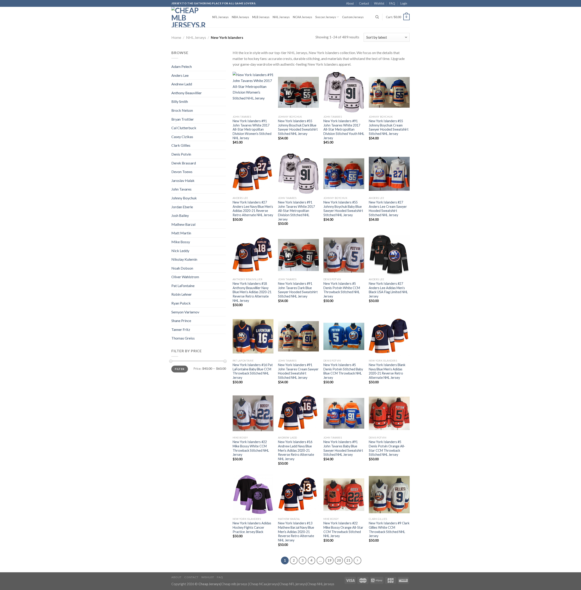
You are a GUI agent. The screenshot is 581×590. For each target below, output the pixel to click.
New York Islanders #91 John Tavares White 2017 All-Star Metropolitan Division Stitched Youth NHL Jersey (343, 129)
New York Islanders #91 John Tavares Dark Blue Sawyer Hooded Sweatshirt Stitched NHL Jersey (298, 290)
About (350, 3)
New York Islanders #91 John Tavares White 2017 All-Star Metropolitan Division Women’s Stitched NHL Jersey (252, 129)
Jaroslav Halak (182, 180)
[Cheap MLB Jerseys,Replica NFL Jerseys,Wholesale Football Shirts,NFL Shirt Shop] (188, 17)
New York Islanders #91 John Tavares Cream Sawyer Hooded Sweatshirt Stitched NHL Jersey (298, 371)
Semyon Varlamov (185, 312)
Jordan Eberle (182, 207)
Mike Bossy (180, 242)
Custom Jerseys (353, 17)
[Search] (377, 17)
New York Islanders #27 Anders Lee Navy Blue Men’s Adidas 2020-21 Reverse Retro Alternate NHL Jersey (253, 208)
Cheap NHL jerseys (320, 584)
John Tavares (181, 189)
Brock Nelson (182, 110)
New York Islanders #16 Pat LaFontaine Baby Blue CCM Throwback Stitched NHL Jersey (253, 371)
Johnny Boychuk (184, 198)
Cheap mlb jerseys (234, 584)
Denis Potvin (181, 154)
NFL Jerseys (220, 17)
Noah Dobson (182, 268)
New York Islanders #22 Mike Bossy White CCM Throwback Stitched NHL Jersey (251, 448)
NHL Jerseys (281, 17)
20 (339, 560)
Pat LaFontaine (182, 285)
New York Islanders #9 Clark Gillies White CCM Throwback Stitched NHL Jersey (389, 529)
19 (329, 560)
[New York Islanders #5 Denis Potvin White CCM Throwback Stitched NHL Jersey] (343, 255)
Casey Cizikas (182, 136)
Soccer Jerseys (325, 17)
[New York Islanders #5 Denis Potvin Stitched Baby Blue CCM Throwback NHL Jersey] (343, 336)
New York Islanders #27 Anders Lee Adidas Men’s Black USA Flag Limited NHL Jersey (388, 290)
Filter (179, 369)
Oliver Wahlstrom (185, 277)
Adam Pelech (181, 66)
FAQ (392, 3)
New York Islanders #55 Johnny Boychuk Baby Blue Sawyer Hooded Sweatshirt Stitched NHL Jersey (343, 208)
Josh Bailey (180, 215)
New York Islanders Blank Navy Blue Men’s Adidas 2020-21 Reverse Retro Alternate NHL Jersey (387, 371)
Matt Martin (181, 233)
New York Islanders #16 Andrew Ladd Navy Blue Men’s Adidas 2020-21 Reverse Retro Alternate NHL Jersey (296, 450)
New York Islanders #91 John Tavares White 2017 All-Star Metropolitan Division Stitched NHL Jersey (296, 210)
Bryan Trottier (182, 119)
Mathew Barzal (183, 224)
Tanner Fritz (180, 329)
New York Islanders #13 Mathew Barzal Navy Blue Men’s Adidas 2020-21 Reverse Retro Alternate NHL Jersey (296, 531)
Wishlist (379, 3)
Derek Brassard (183, 163)
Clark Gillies (180, 145)
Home (176, 37)
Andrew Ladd (181, 84)
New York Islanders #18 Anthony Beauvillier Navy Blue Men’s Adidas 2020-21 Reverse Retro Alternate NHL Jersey (252, 292)
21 (348, 560)
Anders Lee (180, 75)
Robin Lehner (181, 294)
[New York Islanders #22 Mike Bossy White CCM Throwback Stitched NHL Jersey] (253, 413)
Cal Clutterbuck (183, 128)
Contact (364, 3)
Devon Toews (181, 171)
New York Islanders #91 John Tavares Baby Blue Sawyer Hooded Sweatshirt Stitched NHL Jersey (343, 448)
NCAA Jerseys (302, 17)
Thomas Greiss (183, 338)
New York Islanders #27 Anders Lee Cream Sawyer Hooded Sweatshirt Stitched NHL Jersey (388, 208)
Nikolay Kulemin (184, 259)
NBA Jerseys (240, 17)
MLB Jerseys (260, 17)
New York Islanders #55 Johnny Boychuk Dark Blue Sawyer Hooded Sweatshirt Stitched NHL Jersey (298, 127)
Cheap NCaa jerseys (263, 584)
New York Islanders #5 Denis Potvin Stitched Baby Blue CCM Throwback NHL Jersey (343, 371)
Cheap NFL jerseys (292, 584)
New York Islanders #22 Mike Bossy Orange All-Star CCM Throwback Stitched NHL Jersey (343, 529)
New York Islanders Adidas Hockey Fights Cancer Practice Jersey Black (252, 527)
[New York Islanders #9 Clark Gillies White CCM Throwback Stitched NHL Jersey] (389, 494)
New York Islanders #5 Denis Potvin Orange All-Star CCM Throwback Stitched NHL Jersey (387, 448)
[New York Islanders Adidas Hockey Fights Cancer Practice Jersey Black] (253, 494)
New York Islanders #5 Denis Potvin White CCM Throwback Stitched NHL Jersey (341, 290)
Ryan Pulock (181, 303)
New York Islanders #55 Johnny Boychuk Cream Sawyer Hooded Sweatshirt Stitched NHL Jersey (389, 127)
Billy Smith (179, 101)
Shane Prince (181, 320)
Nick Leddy (180, 250)
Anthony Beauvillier (186, 93)
